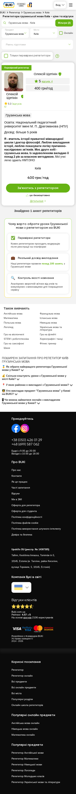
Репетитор (17, 669)
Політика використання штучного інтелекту (36, 528)
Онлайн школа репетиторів (27, 705)
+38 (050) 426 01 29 (26, 440)
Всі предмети (19, 681)
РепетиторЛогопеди (23, 770)
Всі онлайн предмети (23, 687)
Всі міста (16, 693)
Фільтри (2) (64, 23)
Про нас (16, 470)
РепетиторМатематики (24, 758)
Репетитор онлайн (22, 675)
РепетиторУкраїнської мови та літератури (35, 782)
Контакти (16, 475)
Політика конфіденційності (26, 517)
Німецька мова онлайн (24, 728)
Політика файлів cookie (24, 522)
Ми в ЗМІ (16, 499)
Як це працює (19, 481)
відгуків (27, 617)
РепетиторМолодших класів (27, 776)
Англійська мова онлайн (25, 723)
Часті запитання (20, 487)
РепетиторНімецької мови (26, 764)
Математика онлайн (23, 734)
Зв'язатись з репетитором (37, 188)
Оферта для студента (24, 511)
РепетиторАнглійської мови (27, 752)
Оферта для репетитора (25, 505)
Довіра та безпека (21, 534)
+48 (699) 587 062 (25, 444)
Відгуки (15, 493)
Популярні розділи (22, 699)
